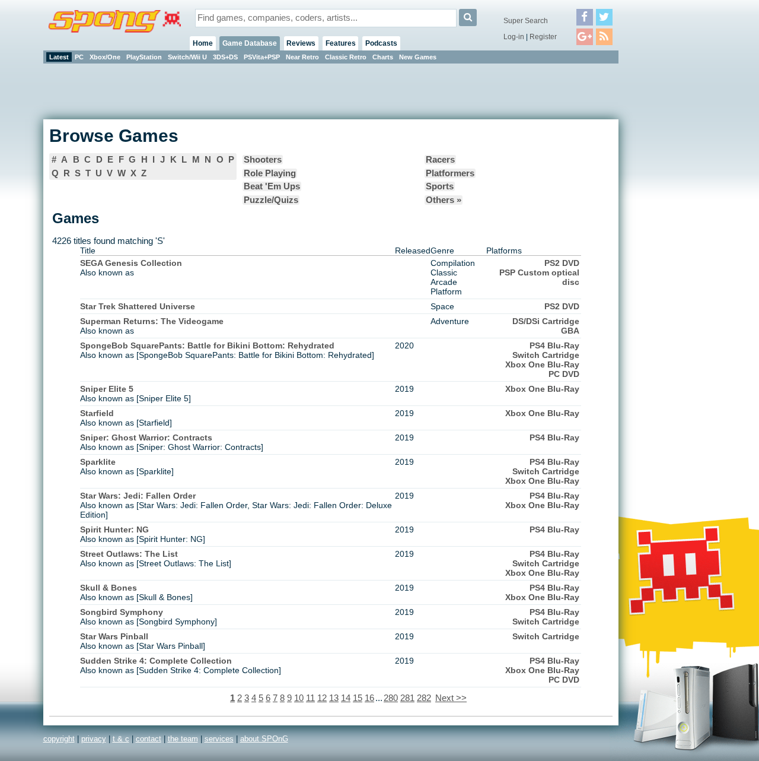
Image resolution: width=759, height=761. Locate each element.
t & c (121, 738)
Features (341, 43)
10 (299, 698)
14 (345, 698)
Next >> (451, 698)
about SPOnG (264, 738)
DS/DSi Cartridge (545, 321)
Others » (443, 200)
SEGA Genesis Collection (131, 263)
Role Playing (270, 173)
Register (543, 37)
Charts (382, 57)
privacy (93, 738)
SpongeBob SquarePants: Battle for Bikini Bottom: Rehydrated (207, 345)
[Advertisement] (671, 243)
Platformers (450, 173)
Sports (440, 186)
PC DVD (563, 374)
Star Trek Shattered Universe (137, 306)
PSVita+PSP (262, 57)
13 (334, 698)
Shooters (263, 159)
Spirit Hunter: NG (114, 529)
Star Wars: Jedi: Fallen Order (138, 495)
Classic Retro (345, 57)
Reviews (300, 43)
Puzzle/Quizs (271, 200)
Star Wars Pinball (114, 636)
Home (203, 43)
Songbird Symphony (121, 612)
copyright (59, 738)
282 (424, 698)
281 (407, 698)
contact (148, 738)
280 (391, 698)
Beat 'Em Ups (272, 186)
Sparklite (98, 462)
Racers (440, 159)
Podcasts (381, 43)
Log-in (513, 37)
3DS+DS (225, 57)
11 (310, 698)
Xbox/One (105, 57)
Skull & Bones (108, 587)
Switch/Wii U (187, 57)
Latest (59, 57)
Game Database (249, 43)
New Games (417, 57)
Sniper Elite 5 (106, 389)
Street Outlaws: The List (129, 554)
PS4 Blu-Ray (554, 345)
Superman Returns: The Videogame (152, 321)
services (219, 738)
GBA (570, 330)
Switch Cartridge (545, 355)
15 (357, 698)
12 (322, 698)
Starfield (97, 413)
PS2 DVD (561, 263)
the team (183, 738)
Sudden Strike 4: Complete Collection (156, 660)
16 (369, 698)
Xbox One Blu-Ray (542, 364)
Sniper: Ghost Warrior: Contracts (146, 437)
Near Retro (302, 57)
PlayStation (144, 57)
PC (79, 57)
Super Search (525, 21)
